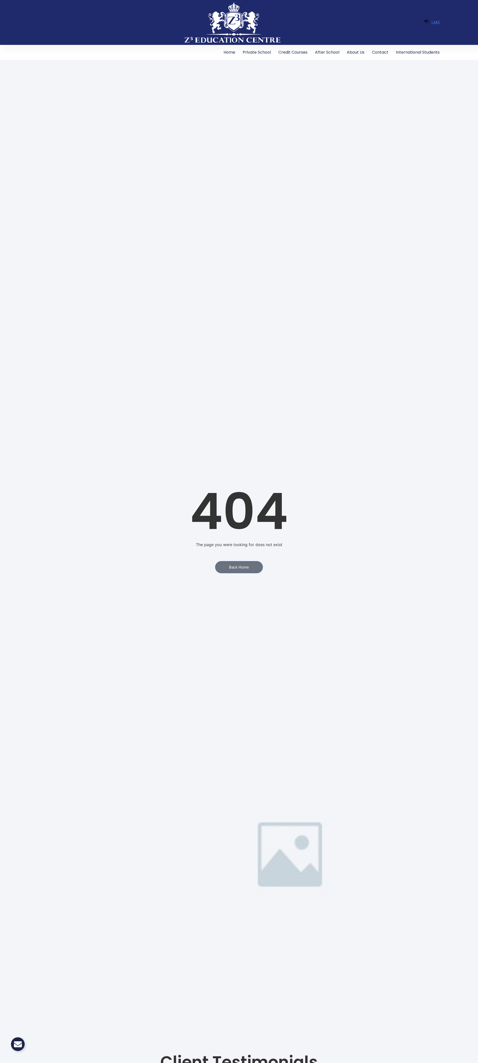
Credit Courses (292, 52)
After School (327, 52)
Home (229, 52)
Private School (257, 52)
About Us (355, 52)
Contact (380, 52)
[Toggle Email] (18, 1044)
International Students (418, 52)
